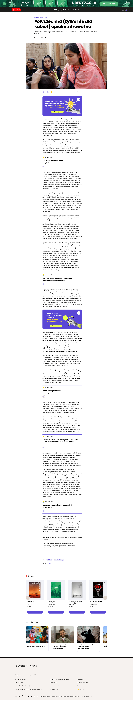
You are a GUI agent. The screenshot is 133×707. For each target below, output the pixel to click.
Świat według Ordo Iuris (51, 391)
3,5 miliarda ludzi (65, 121)
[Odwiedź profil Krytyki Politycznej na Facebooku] (22, 696)
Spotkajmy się (54, 689)
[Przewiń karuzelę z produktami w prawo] (105, 598)
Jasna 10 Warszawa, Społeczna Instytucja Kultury (28, 689)
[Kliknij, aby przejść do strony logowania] (123, 10)
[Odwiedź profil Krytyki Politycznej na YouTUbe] (31, 696)
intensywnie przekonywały (59, 463)
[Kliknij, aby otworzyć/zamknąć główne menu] (3, 9)
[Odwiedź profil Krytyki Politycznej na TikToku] (28, 696)
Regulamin (80, 679)
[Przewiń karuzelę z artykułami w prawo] (105, 639)
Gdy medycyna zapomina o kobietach (57, 278)
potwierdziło (58, 378)
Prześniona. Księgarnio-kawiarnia (59, 679)
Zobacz (35, 612)
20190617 (50, 563)
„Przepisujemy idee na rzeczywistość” (25, 675)
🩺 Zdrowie (57, 559)
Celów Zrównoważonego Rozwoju (68, 152)
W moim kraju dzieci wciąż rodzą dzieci (57, 505)
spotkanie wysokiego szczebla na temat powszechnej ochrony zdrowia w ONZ (61, 487)
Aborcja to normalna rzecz (52, 161)
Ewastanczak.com (88, 696)
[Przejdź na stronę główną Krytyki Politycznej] (26, 666)
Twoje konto (81, 686)
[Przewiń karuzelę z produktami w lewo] (28, 598)
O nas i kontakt (54, 686)
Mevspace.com (75, 696)
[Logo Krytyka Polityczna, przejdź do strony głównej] (66, 10)
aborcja (49, 559)
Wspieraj (17, 9)
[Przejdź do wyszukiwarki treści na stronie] (9, 10)
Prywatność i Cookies (84, 682)
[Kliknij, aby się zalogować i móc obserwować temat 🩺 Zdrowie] (62, 560)
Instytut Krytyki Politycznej (22, 686)
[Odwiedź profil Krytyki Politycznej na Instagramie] (25, 696)
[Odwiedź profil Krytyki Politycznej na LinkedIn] (34, 696)
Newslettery (53, 682)
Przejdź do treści (7, 4)
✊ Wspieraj (81, 689)
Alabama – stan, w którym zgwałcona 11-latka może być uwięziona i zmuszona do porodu (60, 441)
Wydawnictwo (19, 682)
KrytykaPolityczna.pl (20, 679)
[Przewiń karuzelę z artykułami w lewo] (28, 639)
